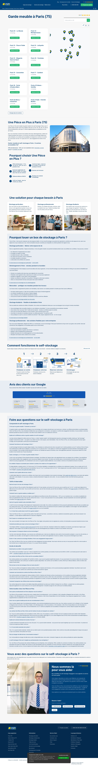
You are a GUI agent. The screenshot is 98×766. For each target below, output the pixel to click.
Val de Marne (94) (12, 748)
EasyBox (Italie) (74, 746)
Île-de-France (16, 8)
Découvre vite (87, 348)
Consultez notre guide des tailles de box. (25, 469)
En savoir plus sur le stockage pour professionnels (21, 337)
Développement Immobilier (65, 2)
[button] (72, 45)
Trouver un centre (64, 727)
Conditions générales (23, 760)
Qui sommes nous (54, 735)
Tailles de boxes (32, 742)
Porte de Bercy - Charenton (15, 100)
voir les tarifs (35, 262)
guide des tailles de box (71, 475)
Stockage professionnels (46, 204)
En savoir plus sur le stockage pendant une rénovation (22, 299)
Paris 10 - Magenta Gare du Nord (16, 59)
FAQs (51, 742)
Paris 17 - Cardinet (37, 72)
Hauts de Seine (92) (12, 744)
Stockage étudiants (72, 204)
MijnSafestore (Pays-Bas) (76, 740)
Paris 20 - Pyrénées (37, 58)
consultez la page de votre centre (21, 553)
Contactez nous (53, 738)
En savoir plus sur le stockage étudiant (18, 317)
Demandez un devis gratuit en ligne (56, 646)
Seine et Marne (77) (12, 738)
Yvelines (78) (11, 740)
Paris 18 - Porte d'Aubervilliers (15, 86)
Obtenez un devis (15, 37)
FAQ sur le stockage (79, 706)
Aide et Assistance (68, 706)
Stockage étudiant (33, 740)
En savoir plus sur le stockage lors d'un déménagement (22, 282)
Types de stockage (27, 4)
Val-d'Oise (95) (11, 750)
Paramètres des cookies (63, 755)
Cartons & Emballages (75, 2)
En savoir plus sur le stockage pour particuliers (20, 262)
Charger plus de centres (15, 113)
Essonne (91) (11, 742)
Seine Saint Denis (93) (13, 746)
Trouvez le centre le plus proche (27, 526)
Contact (54, 710)
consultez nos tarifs (17, 149)
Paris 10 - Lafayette (37, 45)
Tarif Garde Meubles (33, 744)
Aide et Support (53, 740)
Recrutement (32, 748)
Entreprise (73, 748)
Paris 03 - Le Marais (16, 31)
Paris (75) (10, 735)
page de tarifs (74, 488)
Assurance (31, 752)
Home (3, 8)
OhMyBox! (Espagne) (75, 742)
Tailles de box (47, 4)
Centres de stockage (38, 4)
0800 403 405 (57, 706)
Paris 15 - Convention (17, 72)
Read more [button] (31, 408)
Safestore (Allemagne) (76, 744)
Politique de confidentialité (13, 760)
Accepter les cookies (63, 757)
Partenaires (52, 744)
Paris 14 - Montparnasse (35, 31)
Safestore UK (74, 735)
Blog (58, 2)
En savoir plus (31, 761)
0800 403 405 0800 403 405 (79, 727)
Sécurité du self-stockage (34, 746)
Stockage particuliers (16, 204)
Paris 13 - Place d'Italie (17, 45)
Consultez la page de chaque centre (24, 617)
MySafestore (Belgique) (76, 738)
